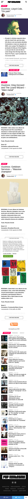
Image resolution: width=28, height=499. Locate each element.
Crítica (24, 486)
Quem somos (22, 490)
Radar (7, 488)
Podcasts (13, 488)
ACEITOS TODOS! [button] (8, 256)
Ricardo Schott (10, 16)
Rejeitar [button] (14, 253)
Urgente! (14, 490)
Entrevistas (7, 490)
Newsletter (5, 486)
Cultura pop (20, 488)
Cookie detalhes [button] (7, 253)
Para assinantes (15, 486)
